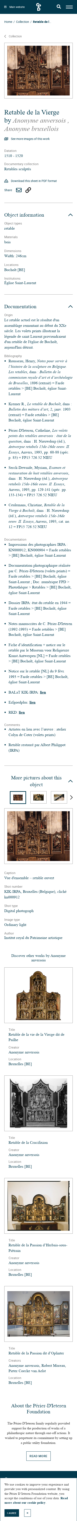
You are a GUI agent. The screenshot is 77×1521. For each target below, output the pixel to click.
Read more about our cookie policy (36, 1500)
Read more (39, 1456)
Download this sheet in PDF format (34, 181)
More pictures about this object (36, 781)
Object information (24, 214)
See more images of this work (30, 139)
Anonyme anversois (40, 120)
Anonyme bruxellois (31, 129)
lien (43, 692)
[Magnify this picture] (38, 70)
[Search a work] (59, 7)
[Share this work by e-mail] (19, 190)
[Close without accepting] (27, 1513)
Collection (15, 36)
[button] (71, 797)
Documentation (20, 306)
